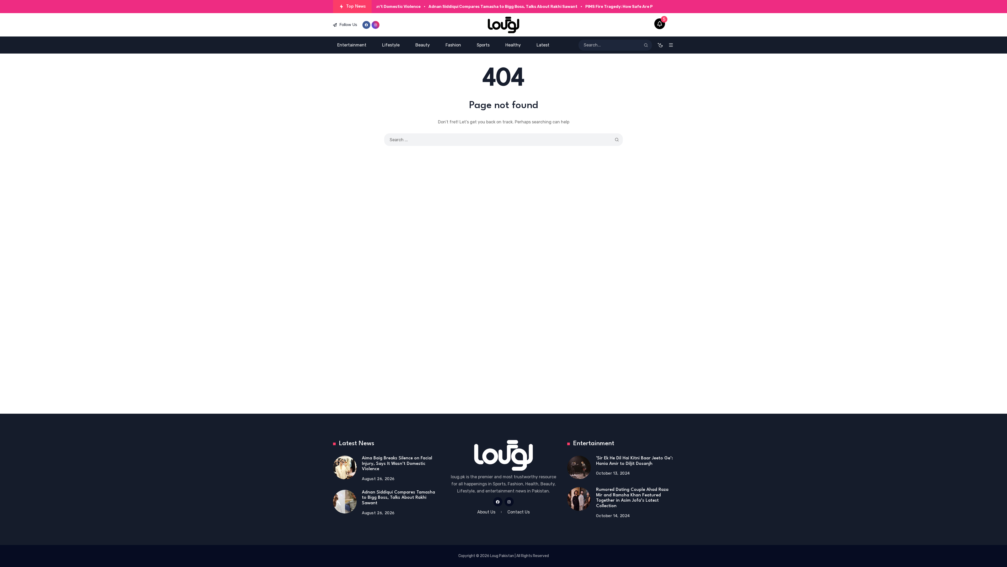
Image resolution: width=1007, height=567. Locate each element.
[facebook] (366, 25)
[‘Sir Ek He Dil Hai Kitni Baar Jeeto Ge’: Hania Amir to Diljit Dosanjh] (579, 467)
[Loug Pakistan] (503, 24)
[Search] (646, 45)
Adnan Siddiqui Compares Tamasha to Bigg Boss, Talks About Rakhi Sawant (398, 497)
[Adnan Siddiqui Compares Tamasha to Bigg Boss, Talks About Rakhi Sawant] (345, 501)
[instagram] (375, 25)
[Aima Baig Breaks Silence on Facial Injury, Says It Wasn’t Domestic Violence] (345, 467)
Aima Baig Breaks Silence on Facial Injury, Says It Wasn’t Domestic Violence (397, 463)
